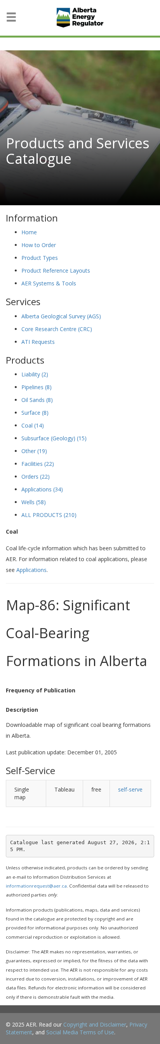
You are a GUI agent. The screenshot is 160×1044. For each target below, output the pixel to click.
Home (29, 232)
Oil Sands (37, 400)
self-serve (130, 789)
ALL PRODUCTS (49, 515)
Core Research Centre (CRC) (56, 329)
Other (34, 451)
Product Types (39, 257)
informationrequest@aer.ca (36, 886)
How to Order (38, 245)
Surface (35, 412)
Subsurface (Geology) (54, 438)
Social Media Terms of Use (80, 1032)
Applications (42, 489)
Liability (34, 374)
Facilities (37, 463)
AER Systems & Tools (48, 283)
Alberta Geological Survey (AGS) (61, 316)
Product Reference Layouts (55, 270)
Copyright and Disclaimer (94, 1024)
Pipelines (36, 387)
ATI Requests (38, 341)
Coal (32, 425)
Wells (33, 502)
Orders (35, 476)
